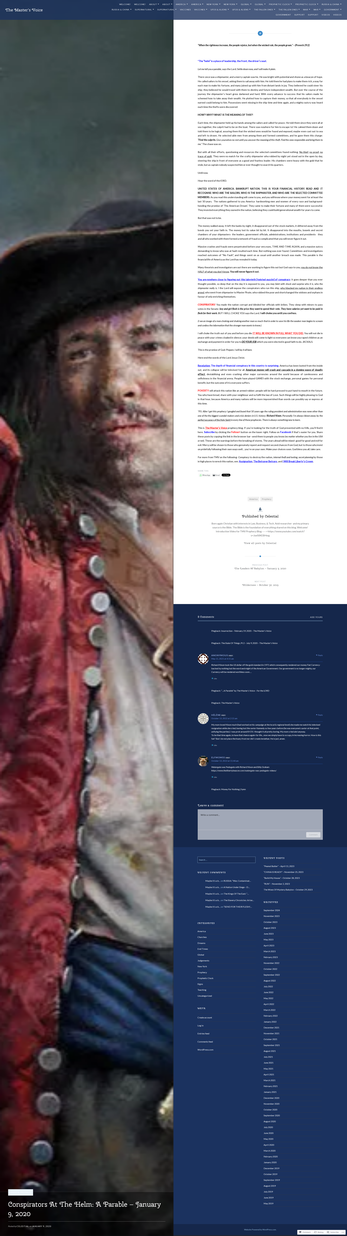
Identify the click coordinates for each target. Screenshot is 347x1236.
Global (245, 4)
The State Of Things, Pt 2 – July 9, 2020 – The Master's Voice (249, 643)
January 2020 (270, 1162)
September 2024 (272, 910)
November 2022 (271, 963)
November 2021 (271, 1033)
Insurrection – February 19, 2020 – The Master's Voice (246, 631)
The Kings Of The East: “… (236, 893)
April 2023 (269, 945)
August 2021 (270, 1051)
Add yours (316, 617)
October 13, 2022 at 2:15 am (224, 718)
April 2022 (269, 1004)
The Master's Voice (24, 10)
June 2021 (268, 1062)
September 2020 (272, 1115)
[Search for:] (226, 859)
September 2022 (272, 974)
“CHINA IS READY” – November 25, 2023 (283, 872)
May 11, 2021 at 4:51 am (222, 658)
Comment (313, 834)
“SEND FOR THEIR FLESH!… (238, 906)
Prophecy (25, 1192)
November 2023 (271, 916)
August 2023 (270, 928)
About (153, 4)
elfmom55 (218, 757)
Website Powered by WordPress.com (260, 1229)
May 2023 (268, 939)
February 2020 (271, 1156)
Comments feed (205, 1041)
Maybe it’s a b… (212, 880)
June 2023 (268, 933)
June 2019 (268, 1197)
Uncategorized (204, 995)
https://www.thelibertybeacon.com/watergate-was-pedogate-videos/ (244, 770)
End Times (202, 949)
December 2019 (271, 1168)
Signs (200, 984)
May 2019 (268, 1203)
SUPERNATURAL (143, 9)
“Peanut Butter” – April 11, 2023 (279, 866)
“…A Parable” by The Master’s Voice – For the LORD (245, 690)
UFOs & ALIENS (219, 9)
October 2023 (270, 922)
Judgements (203, 960)
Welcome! (125, 4)
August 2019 (270, 1185)
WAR (305, 9)
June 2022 (268, 992)
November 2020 (271, 1103)
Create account (204, 1017)
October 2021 (270, 1039)
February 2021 (271, 1086)
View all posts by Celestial (260, 543)
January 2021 (270, 1092)
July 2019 (268, 1191)
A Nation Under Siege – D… (237, 887)
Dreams (201, 943)
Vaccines (185, 9)
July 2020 (268, 1127)
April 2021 (269, 1074)
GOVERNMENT (331, 9)
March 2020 (269, 1150)
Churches (202, 937)
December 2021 (271, 1027)
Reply (320, 655)
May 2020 (268, 1139)
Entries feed (203, 1033)
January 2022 (270, 1021)
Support (299, 15)
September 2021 (272, 1045)
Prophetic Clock (279, 4)
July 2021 (268, 1056)
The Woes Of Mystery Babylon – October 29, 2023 (288, 889)
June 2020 (268, 1133)
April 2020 (269, 1145)
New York (202, 966)
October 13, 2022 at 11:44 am (225, 761)
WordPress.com (205, 1049)
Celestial (23, 1226)
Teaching (201, 990)
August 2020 (270, 1121)
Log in (200, 1025)
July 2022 (268, 986)
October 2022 (270, 969)
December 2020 (271, 1098)
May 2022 (268, 998)
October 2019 (270, 1174)
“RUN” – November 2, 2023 (277, 883)
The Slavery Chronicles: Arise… (239, 900)
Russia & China (330, 4)
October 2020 (270, 1109)
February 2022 (271, 1015)
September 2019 (272, 1180)
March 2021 (269, 1080)
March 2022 (269, 1010)
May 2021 (268, 1068)
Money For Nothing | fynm (233, 789)
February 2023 (271, 957)
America (181, 4)
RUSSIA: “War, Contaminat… (237, 880)
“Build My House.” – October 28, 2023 (282, 878)
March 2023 (269, 951)
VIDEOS (326, 15)
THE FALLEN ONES (263, 9)
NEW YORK (212, 4)
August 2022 (270, 980)
